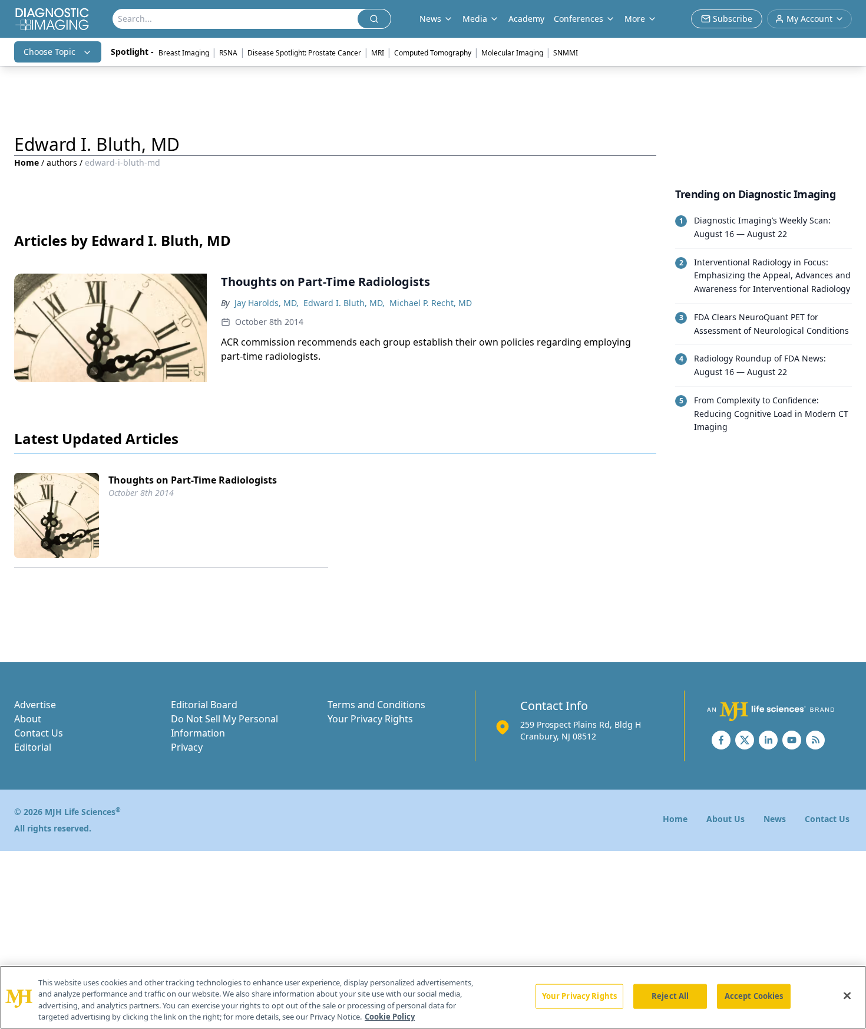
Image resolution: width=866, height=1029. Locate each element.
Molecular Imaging (512, 53)
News (774, 818)
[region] (433, 997)
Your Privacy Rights (370, 718)
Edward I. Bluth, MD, (344, 302)
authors (62, 162)
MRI (377, 53)
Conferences (578, 18)
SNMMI (565, 53)
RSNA (228, 53)
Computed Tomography (432, 53)
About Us (725, 818)
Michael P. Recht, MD (430, 302)
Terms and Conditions (376, 704)
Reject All (670, 996)
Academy (526, 18)
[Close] (847, 995)
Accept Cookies (754, 996)
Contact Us (38, 732)
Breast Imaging (183, 53)
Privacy (187, 747)
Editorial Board (204, 704)
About (27, 718)
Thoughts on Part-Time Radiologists (192, 480)
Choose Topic (49, 51)
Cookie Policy (390, 1016)
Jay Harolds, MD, (266, 302)
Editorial (32, 747)
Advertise (35, 704)
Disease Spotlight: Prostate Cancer (304, 53)
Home (26, 162)
